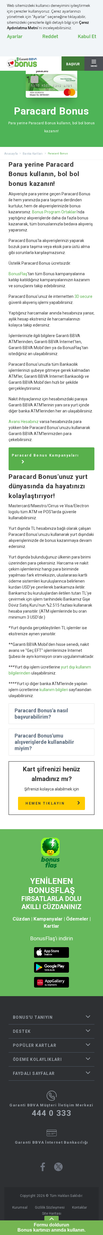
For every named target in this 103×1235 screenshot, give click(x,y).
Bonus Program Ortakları (54, 212)
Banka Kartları (33, 153)
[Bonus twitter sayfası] (58, 1167)
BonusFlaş (18, 274)
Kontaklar (79, 1207)
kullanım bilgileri (53, 689)
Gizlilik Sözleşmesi (50, 1207)
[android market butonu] (51, 967)
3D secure (83, 296)
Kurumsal (19, 1207)
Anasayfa (11, 153)
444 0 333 (52, 1113)
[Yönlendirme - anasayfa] (21, 62)
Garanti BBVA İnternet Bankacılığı (51, 1142)
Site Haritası (51, 1214)
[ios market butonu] (51, 952)
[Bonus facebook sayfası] (42, 1167)
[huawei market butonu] (51, 982)
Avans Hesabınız (24, 421)
